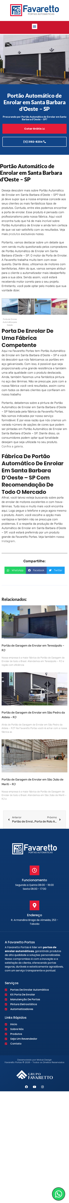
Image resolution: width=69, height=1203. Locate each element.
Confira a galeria (12, 446)
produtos (14, 234)
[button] (34, 26)
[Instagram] (42, 1087)
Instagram (8, 541)
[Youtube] (34, 1087)
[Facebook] (26, 1087)
